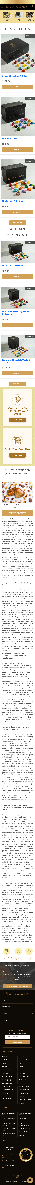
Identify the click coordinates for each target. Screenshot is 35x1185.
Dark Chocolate (7, 1083)
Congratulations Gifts (25, 1093)
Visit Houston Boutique (9, 1148)
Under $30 (22, 1073)
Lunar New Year (24, 1060)
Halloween (5, 1073)
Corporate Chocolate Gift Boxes (8, 1124)
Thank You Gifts (24, 1086)
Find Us (5, 1020)
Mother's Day (6, 1060)
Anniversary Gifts (24, 1090)
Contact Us (9, 1155)
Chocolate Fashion (25, 1100)
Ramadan (5, 1066)
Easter (4, 1063)
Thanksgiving (6, 1080)
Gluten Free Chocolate (5, 1094)
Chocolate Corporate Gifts (8, 1114)
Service (5, 1013)
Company (6, 1007)
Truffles (21, 1135)
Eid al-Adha (6, 1056)
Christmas (22, 1056)
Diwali (21, 1066)
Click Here (17, 420)
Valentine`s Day (7, 1070)
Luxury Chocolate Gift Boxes (9, 1119)
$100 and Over (23, 1080)
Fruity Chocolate (7, 1086)
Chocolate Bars (24, 1132)
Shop (4, 1000)
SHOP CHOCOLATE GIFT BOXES (17, 986)
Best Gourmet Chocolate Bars (24, 1124)
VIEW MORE (17, 222)
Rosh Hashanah (7, 1076)
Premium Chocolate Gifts (8, 1134)
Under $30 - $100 (24, 1076)
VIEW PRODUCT (17, 513)
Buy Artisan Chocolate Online (24, 1119)
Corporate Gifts (23, 1103)
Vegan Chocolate (7, 1090)
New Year (22, 1063)
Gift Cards (22, 1096)
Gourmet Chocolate (25, 1128)
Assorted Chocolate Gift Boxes (25, 1114)
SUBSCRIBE (17, 1042)
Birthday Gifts (6, 1098)
